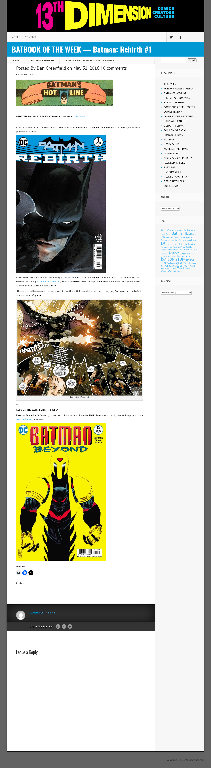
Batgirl (168, 234)
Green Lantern (167, 250)
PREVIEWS (169, 167)
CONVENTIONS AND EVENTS (179, 116)
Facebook (63, 626)
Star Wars (172, 266)
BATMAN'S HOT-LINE (42, 60)
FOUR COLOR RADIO (175, 130)
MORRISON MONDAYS (176, 148)
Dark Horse (191, 240)
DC (164, 243)
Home (16, 60)
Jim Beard (193, 250)
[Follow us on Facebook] (180, 37)
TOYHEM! (173, 268)
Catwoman (165, 240)
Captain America (185, 237)
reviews (190, 259)
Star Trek (164, 266)
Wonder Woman (168, 271)
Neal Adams (183, 256)
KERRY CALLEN (172, 144)
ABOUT (16, 37)
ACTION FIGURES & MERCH (179, 88)
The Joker (165, 269)
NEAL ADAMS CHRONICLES (178, 158)
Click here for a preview (48, 281)
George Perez (179, 247)
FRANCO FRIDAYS (173, 134)
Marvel (175, 253)
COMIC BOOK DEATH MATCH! (179, 107)
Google (58, 626)
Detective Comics (187, 244)
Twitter (69, 626)
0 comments (115, 68)
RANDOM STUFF (173, 171)
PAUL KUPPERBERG (174, 162)
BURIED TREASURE (174, 102)
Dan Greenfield (51, 68)
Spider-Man (181, 262)
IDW (175, 249)
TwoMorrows (184, 268)
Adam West (166, 230)
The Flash (194, 266)
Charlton (174, 240)
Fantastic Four (167, 247)
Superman (182, 265)
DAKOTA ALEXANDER (175, 121)
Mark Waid (165, 254)
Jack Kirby (184, 249)
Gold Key (189, 247)
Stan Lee (192, 263)
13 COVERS (170, 83)
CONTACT (30, 37)
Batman (178, 233)
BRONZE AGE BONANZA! (177, 97)
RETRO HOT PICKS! (174, 181)
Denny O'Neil (172, 244)
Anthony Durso (177, 230)
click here (80, 116)
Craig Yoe (182, 240)
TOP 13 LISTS (171, 185)
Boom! (168, 237)
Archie (187, 230)
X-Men (177, 271)
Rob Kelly (170, 263)
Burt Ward (175, 237)
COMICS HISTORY (173, 111)
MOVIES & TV (171, 153)
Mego (183, 253)
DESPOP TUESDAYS (174, 125)
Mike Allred (170, 256)
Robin (164, 262)
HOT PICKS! (170, 139)
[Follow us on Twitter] (171, 37)
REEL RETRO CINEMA (175, 176)
